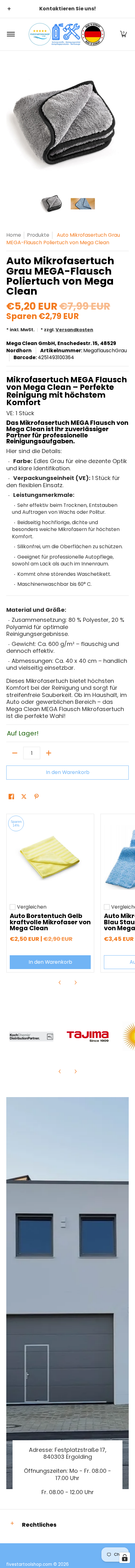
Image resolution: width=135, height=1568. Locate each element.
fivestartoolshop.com (29, 1564)
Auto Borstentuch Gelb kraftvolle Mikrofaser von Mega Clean (50, 921)
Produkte (38, 235)
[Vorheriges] (11, 124)
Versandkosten (74, 330)
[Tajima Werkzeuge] (88, 1036)
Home (13, 235)
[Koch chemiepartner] (31, 1037)
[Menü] (10, 34)
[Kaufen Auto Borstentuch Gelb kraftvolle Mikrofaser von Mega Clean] (50, 857)
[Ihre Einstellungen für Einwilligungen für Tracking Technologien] (124, 1557)
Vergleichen (31, 907)
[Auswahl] (48, 753)
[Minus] (14, 753)
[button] (123, 34)
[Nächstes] (124, 124)
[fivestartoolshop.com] (66, 34)
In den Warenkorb (67, 772)
